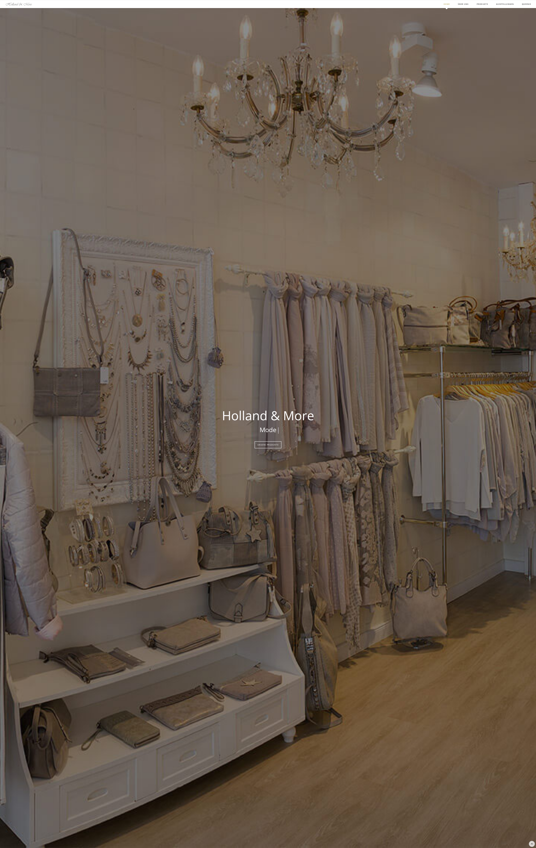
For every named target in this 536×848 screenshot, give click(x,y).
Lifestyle (268, 807)
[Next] (532, 428)
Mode (266, 807)
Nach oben (532, 844)
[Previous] (3, 428)
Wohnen (270, 807)
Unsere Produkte (268, 444)
